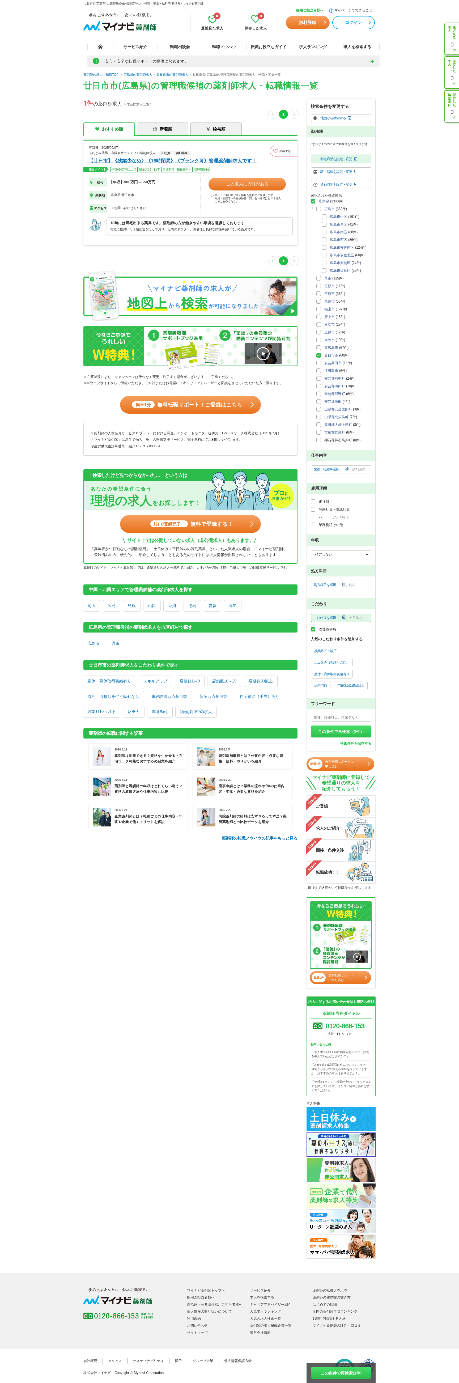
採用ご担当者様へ (310, 10)
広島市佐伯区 (340, 271)
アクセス (115, 1361)
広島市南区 (338, 232)
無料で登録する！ (193, 524)
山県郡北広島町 (336, 417)
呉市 (116, 643)
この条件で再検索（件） (341, 731)
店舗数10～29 (224, 681)
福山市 (329, 309)
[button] (284, 151)
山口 (152, 605)
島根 (132, 605)
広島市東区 (338, 224)
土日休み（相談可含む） (331, 662)
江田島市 (331, 371)
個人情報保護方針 (238, 1361)
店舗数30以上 (261, 681)
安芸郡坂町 (333, 402)
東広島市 (331, 348)
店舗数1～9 (190, 681)
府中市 (329, 317)
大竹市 (329, 340)
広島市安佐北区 (342, 255)
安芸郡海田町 (334, 386)
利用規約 (194, 1319)
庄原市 (329, 332)
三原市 (329, 294)
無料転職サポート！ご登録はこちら (189, 405)
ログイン (353, 22)
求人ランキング (313, 46)
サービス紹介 (135, 46)
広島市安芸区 (340, 263)
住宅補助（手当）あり (259, 696)
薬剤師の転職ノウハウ (330, 1290)
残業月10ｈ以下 (101, 711)
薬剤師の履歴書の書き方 (332, 1297)
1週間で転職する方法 (329, 1319)
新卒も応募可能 (213, 696)
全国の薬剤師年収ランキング (335, 1311)
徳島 (192, 605)
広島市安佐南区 (342, 247)
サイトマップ (197, 1333)
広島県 (324, 201)
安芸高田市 (333, 363)
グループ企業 (203, 1361)
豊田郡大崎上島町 (338, 425)
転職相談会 (180, 46)
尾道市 (329, 301)
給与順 (219, 129)
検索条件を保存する (355, 743)
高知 (233, 605)
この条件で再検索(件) (341, 1373)
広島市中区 (338, 217)
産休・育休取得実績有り (109, 681)
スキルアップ (155, 681)
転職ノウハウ (224, 46)
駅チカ (134, 711)
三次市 (329, 324)
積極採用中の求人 (196, 711)
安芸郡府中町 (334, 378)
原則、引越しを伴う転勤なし (113, 696)
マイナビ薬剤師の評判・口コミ (337, 1325)
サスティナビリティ (148, 1361)
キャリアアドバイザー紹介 (270, 1304)
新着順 (166, 129)
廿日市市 (331, 355)
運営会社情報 (260, 1333)
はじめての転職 (325, 1304)
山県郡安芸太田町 (338, 409)
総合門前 (320, 686)
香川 (172, 605)
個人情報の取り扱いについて (209, 1311)
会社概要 (90, 1361)
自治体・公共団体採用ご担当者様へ (214, 1304)
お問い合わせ (197, 1325)
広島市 (93, 643)
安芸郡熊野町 (334, 394)
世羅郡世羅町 (334, 432)
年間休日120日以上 (350, 686)
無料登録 (307, 22)
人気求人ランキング (265, 1311)
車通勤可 (160, 711)
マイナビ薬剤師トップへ (206, 1290)
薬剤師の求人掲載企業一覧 (270, 1325)
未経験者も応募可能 (169, 696)
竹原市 (329, 286)
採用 (178, 1361)
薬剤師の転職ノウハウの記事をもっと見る (260, 838)
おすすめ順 (112, 129)
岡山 (91, 605)
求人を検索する (357, 46)
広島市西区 (338, 240)
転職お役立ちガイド (269, 46)
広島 (112, 605)
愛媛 (212, 605)
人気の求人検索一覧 (265, 1319)
